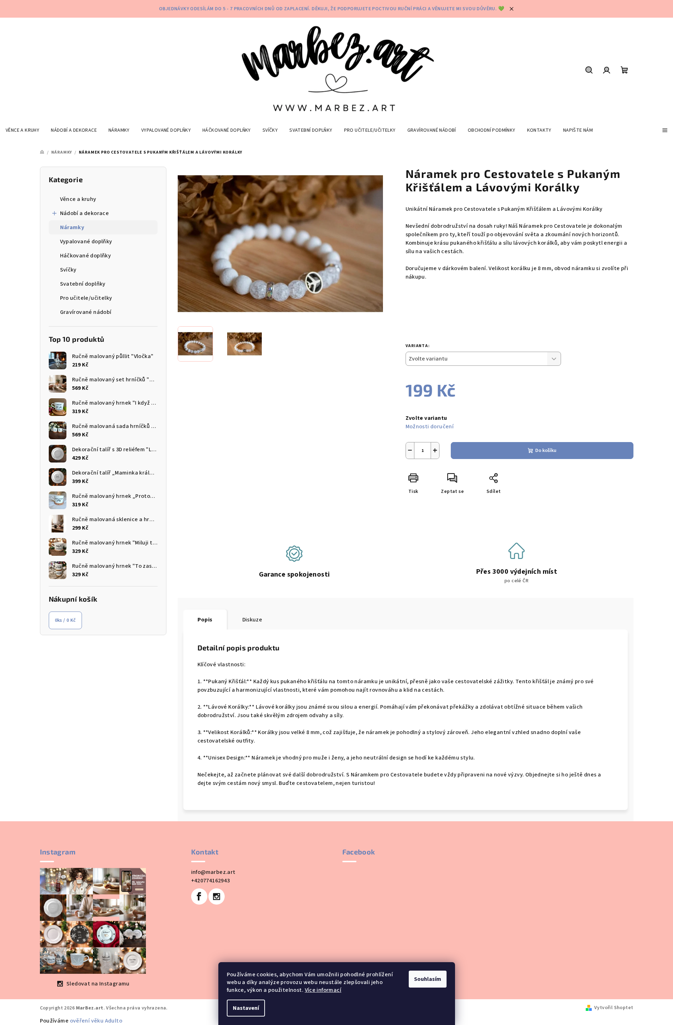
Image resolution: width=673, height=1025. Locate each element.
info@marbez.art (213, 872)
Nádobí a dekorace (84, 213)
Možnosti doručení (430, 426)
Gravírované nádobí (86, 312)
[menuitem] (22, 130)
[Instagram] (216, 896)
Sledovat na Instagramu (98, 984)
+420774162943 (210, 880)
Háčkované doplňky (85, 256)
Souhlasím (427, 979)
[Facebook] (199, 896)
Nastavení (246, 1008)
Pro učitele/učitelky (86, 298)
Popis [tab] (205, 620)
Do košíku (545, 450)
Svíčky (68, 270)
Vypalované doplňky (86, 241)
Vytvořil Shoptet (613, 1007)
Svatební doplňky (83, 284)
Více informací (323, 990)
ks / (65, 620)
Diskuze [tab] (252, 620)
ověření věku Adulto (96, 1021)
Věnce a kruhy (78, 199)
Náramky (72, 227)
